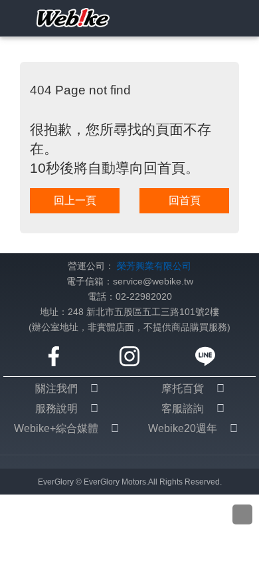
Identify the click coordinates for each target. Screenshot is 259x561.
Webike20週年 (182, 428)
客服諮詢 (182, 408)
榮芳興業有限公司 (154, 266)
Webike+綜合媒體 (56, 428)
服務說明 (56, 408)
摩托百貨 (182, 388)
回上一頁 (75, 200)
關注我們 (56, 388)
